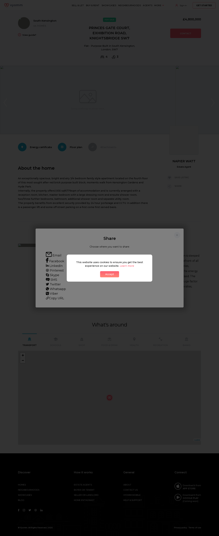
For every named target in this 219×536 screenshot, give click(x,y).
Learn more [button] (127, 265)
